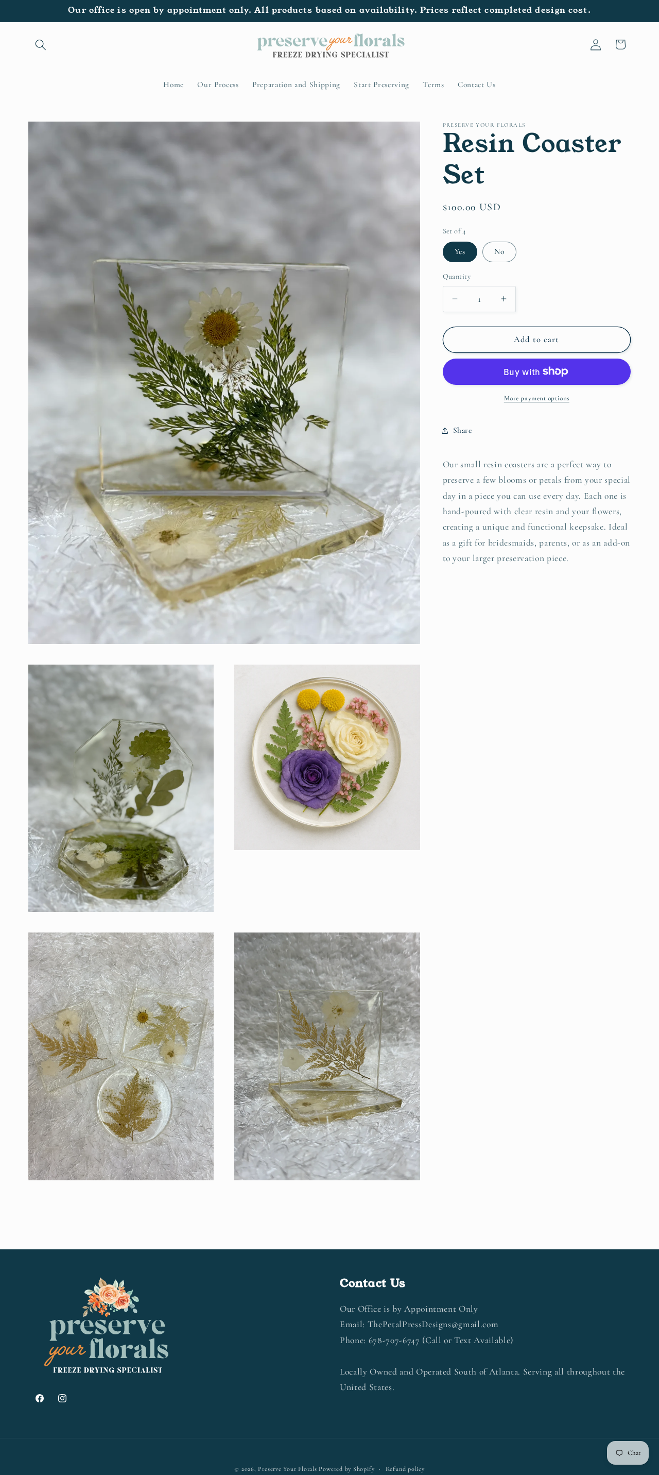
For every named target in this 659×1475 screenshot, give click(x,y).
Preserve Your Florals (287, 1468)
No (499, 251)
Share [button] (462, 430)
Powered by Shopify (346, 1468)
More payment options (536, 398)
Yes (460, 251)
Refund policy (405, 1468)
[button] (40, 44)
